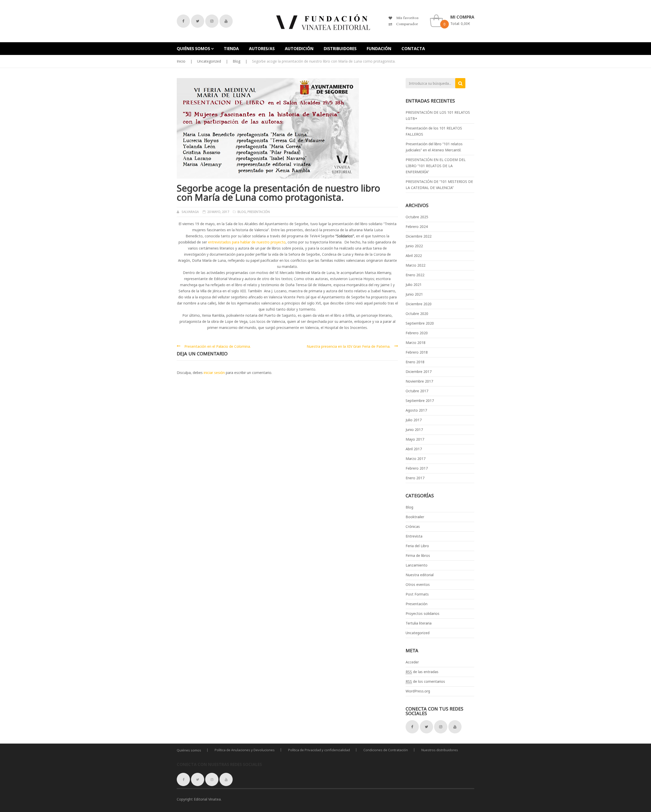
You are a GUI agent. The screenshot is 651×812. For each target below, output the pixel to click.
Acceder (412, 662)
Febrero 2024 (417, 226)
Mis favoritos (407, 18)
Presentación (258, 212)
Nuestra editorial (420, 574)
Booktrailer (415, 516)
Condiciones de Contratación (385, 750)
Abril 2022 (414, 255)
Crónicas (413, 526)
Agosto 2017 (416, 410)
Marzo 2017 (415, 458)
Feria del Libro (417, 545)
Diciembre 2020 (419, 303)
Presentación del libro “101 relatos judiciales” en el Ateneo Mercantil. (434, 146)
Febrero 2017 (417, 468)
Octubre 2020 (417, 313)
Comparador (407, 24)
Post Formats (417, 594)
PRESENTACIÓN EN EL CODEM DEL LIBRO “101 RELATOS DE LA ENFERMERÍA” (436, 165)
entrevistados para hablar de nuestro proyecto (247, 242)
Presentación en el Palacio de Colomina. (217, 346)
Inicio (181, 61)
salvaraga (190, 212)
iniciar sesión (214, 372)
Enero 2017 (415, 477)
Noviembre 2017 (419, 381)
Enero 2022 (415, 274)
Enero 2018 (415, 361)
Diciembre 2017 (419, 371)
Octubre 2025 (417, 216)
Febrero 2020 (417, 332)
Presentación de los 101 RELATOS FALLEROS (434, 131)
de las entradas (422, 671)
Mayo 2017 (415, 439)
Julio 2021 (414, 284)
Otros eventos (418, 584)
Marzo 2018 (415, 342)
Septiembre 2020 (420, 323)
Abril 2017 (414, 448)
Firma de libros (418, 555)
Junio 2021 (414, 294)
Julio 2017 (414, 419)
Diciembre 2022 (419, 236)
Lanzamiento (416, 565)
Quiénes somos (189, 750)
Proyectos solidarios (422, 613)
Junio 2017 (414, 429)
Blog (236, 61)
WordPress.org (418, 691)
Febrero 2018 (417, 352)
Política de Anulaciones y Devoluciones (245, 750)
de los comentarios (425, 681)
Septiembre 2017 (420, 400)
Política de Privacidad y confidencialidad (319, 750)
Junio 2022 (414, 245)
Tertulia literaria (419, 623)
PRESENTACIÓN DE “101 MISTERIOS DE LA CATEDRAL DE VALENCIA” (439, 184)
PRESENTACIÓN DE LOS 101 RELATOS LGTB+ (438, 115)
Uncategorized (209, 61)
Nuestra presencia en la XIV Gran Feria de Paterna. (348, 346)
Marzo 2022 (415, 265)
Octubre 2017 (417, 390)
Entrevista (414, 536)
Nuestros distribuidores (439, 750)
